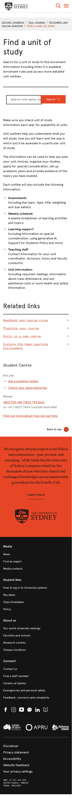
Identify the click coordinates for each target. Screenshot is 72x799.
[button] (58, 6)
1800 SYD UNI (12, 402)
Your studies (36, 22)
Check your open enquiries (27, 388)
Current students (13, 22)
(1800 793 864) (33, 402)
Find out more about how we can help (30, 416)
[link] (36, 554)
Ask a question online (23, 381)
